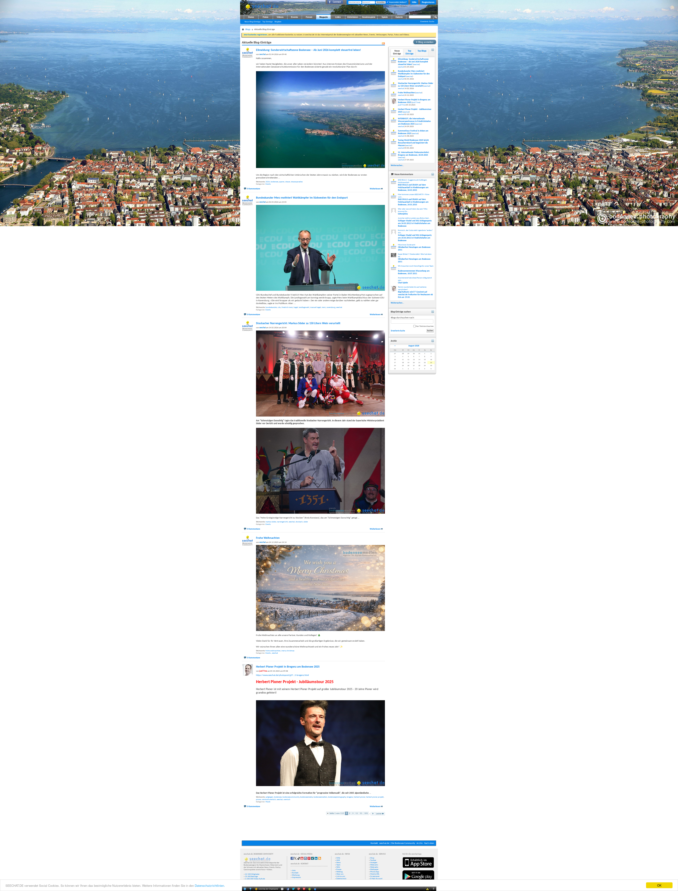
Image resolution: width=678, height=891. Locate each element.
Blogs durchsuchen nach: (402, 318)
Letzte (378, 814)
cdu (279, 307)
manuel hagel (315, 307)
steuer (287, 182)
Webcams (374, 865)
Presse (338, 870)
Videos (280, 17)
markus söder (271, 522)
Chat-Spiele (403, 283)
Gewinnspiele (368, 17)
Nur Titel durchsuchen (425, 326)
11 (356, 813)
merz (324, 307)
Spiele (385, 17)
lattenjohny (403, 214)
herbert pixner (359, 797)
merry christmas (287, 651)
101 (366, 813)
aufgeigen (269, 797)
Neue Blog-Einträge (253, 22)
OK (659, 885)
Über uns (339, 874)
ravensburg (330, 307)
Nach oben (429, 843)
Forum (309, 17)
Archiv (420, 843)
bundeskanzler (271, 307)
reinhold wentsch (269, 800)
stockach (299, 522)
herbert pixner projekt (375, 797)
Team (338, 865)
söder (306, 522)
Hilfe (414, 2)
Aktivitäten (352, 17)
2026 (268, 182)
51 (361, 813)
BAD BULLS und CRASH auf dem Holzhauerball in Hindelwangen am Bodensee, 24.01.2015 (413, 187)
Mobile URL (374, 874)
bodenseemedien (320, 797)
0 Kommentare (253, 189)
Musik (268, 802)
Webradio (374, 867)
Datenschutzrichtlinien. (210, 885)
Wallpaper (374, 870)
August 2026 (413, 346)
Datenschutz (341, 879)
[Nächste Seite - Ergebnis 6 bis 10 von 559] (373, 813)
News (338, 863)
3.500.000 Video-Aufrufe (255, 879)
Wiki (338, 867)
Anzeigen (373, 863)
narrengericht (282, 522)
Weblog (339, 872)
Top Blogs (422, 51)
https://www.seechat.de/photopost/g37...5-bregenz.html (282, 675)
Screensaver (375, 876)
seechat (339, 307)
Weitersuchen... (397, 165)
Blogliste (278, 22)
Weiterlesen (375, 189)
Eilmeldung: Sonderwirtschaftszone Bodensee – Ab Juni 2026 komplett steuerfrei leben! (308, 50)
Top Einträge (267, 22)
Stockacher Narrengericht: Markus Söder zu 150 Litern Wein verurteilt (298, 323)
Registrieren (428, 2)
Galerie (399, 17)
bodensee (274, 182)
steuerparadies (297, 182)
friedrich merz (287, 307)
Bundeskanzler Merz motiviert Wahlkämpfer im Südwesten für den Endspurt (302, 197)
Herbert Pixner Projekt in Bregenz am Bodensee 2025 (288, 666)
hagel (296, 307)
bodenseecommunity (290, 797)
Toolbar (373, 860)
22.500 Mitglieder (252, 874)
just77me (416, 103)
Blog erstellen (424, 41)
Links (338, 17)
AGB (338, 860)
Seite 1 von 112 (336, 813)
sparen (281, 182)
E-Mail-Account (376, 879)
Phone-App (374, 872)
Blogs (247, 29)
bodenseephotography (337, 797)
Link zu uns (340, 876)
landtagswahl (304, 307)
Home (251, 17)
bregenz (350, 797)
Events (294, 17)
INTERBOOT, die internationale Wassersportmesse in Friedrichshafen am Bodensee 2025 (414, 121)
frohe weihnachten (273, 651)
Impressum (296, 877)
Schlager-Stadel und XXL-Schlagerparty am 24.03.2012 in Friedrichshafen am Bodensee (415, 223)
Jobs (294, 871)
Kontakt (374, 843)
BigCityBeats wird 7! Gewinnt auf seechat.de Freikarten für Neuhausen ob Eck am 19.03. (415, 294)
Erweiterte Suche (427, 21)
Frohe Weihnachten (268, 538)
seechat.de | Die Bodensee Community (397, 843)
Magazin (323, 17)
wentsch (287, 800)
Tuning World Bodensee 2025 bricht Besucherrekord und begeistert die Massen (413, 143)
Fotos (265, 17)
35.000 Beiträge (251, 877)
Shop (372, 858)
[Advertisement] (339, 830)
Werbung (295, 875)
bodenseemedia (306, 797)
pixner (258, 800)
